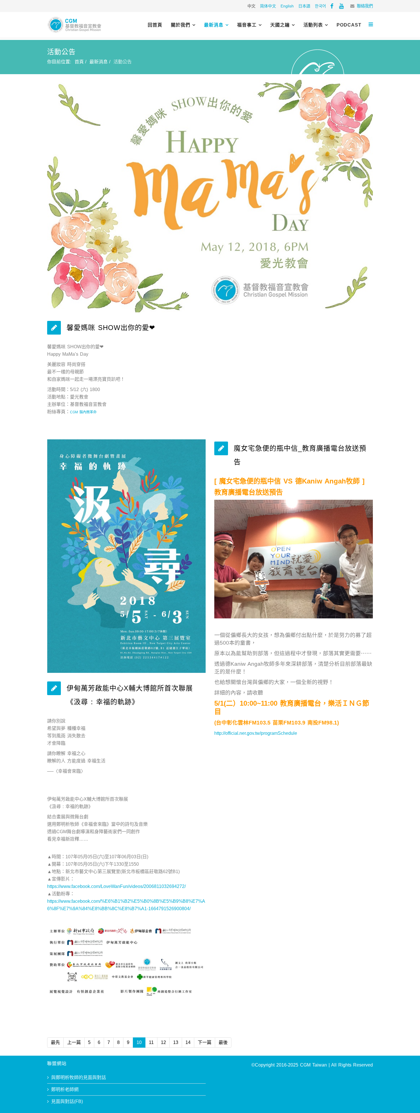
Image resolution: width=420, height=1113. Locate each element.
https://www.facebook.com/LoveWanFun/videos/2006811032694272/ (116, 886)
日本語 (304, 6)
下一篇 (204, 1042)
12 (163, 1042)
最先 (55, 1042)
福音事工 (247, 25)
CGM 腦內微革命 (83, 412)
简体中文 (268, 6)
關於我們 (180, 25)
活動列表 (313, 25)
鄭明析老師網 (65, 1089)
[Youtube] (341, 6)
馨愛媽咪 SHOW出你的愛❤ (111, 327)
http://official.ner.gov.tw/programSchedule (255, 733)
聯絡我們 (365, 6)
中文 (251, 6)
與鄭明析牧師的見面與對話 (78, 1077)
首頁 (79, 61)
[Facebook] (331, 6)
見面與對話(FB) (67, 1101)
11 (151, 1042)
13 (175, 1042)
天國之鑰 (280, 25)
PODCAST (349, 25)
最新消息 (213, 25)
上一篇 (74, 1042)
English (287, 6)
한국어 (320, 6)
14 (188, 1042)
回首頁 (155, 25)
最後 (223, 1042)
